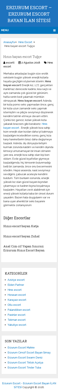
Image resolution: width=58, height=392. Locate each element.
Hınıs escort (15, 289)
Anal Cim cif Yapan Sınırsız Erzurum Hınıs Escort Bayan (24, 248)
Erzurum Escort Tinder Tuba (24, 367)
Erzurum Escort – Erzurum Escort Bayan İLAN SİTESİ (29, 14)
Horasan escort (17, 294)
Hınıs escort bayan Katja (21, 226)
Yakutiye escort (17, 324)
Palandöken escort (19, 309)
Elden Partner (16, 284)
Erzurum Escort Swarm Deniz (25, 357)
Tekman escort (17, 319)
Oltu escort (14, 304)
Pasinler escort (16, 314)
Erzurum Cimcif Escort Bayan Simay (29, 352)
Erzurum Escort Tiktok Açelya (25, 362)
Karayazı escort (17, 299)
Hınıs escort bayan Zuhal (21, 236)
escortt (10, 62)
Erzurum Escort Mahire (21, 347)
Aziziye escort (16, 279)
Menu (5, 30)
